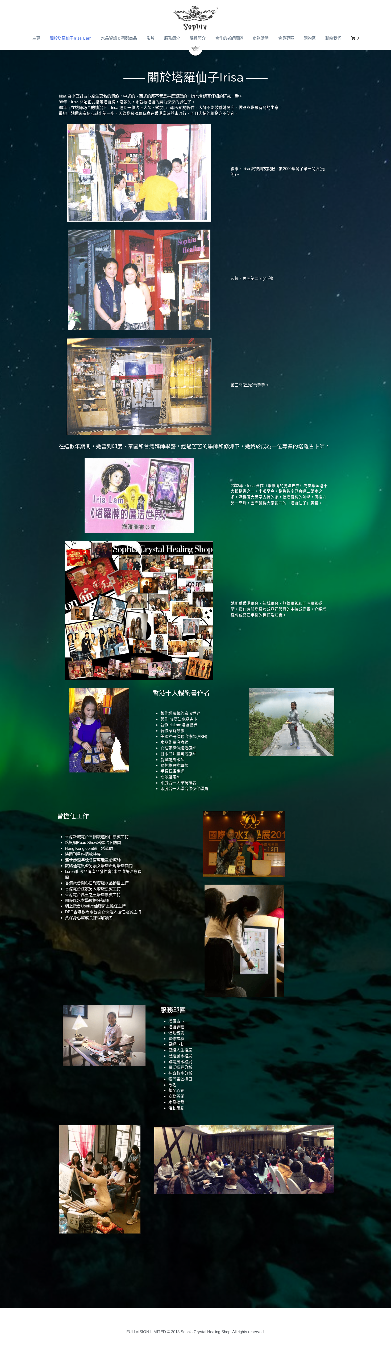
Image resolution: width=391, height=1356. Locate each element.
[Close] (255, 661)
